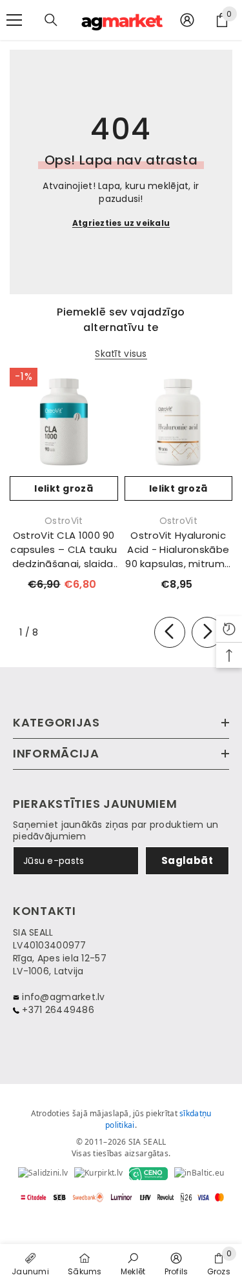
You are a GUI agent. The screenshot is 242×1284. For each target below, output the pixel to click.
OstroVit (64, 520)
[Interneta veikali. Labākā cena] (43, 1173)
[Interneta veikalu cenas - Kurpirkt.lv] (98, 1173)
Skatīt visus (120, 353)
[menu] (14, 20)
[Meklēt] (51, 20)
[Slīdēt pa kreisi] (169, 632)
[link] (133, 1263)
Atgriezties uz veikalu (121, 222)
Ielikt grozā (63, 488)
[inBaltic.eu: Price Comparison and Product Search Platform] (199, 1173)
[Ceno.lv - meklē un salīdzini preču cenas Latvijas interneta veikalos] (148, 1173)
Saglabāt (187, 860)
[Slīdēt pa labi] (207, 632)
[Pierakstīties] (187, 20)
